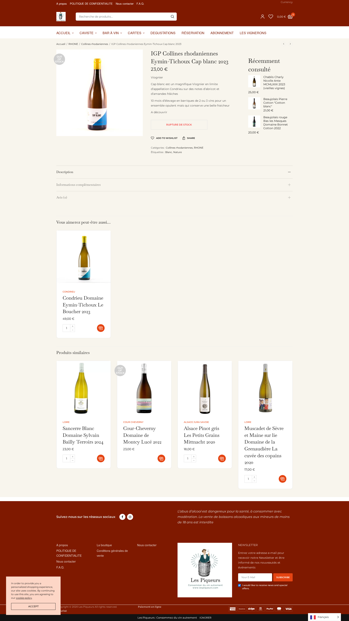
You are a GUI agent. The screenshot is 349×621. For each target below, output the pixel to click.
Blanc (168, 152)
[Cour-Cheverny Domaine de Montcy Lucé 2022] (144, 388)
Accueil (60, 43)
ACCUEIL (63, 33)
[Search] (172, 16)
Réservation (193, 33)
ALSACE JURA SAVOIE (196, 422)
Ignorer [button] (205, 617)
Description (64, 172)
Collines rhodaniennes (94, 43)
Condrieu (69, 291)
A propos (61, 3)
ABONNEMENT (222, 33)
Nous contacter (125, 3)
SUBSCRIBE (283, 577)
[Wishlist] (270, 17)
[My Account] (262, 17)
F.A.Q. (140, 3)
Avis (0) (61, 197)
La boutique (104, 545)
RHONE (73, 43)
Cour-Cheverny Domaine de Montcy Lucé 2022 (142, 435)
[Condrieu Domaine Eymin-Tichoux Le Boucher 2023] (84, 257)
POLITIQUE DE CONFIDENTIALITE (91, 3)
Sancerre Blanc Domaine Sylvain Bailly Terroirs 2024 (83, 435)
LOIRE (66, 422)
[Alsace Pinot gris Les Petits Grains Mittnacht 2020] (205, 388)
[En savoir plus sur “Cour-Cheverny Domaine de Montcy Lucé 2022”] (161, 458)
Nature (177, 152)
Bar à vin (111, 33)
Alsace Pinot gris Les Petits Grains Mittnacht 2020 (201, 435)
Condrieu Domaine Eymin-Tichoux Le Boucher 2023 (83, 305)
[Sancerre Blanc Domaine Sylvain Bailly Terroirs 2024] (84, 388)
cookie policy (24, 597)
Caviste (87, 33)
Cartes (134, 33)
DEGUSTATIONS (163, 33)
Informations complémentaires (78, 185)
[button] (101, 328)
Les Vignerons (253, 33)
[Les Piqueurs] (61, 16)
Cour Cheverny (133, 422)
